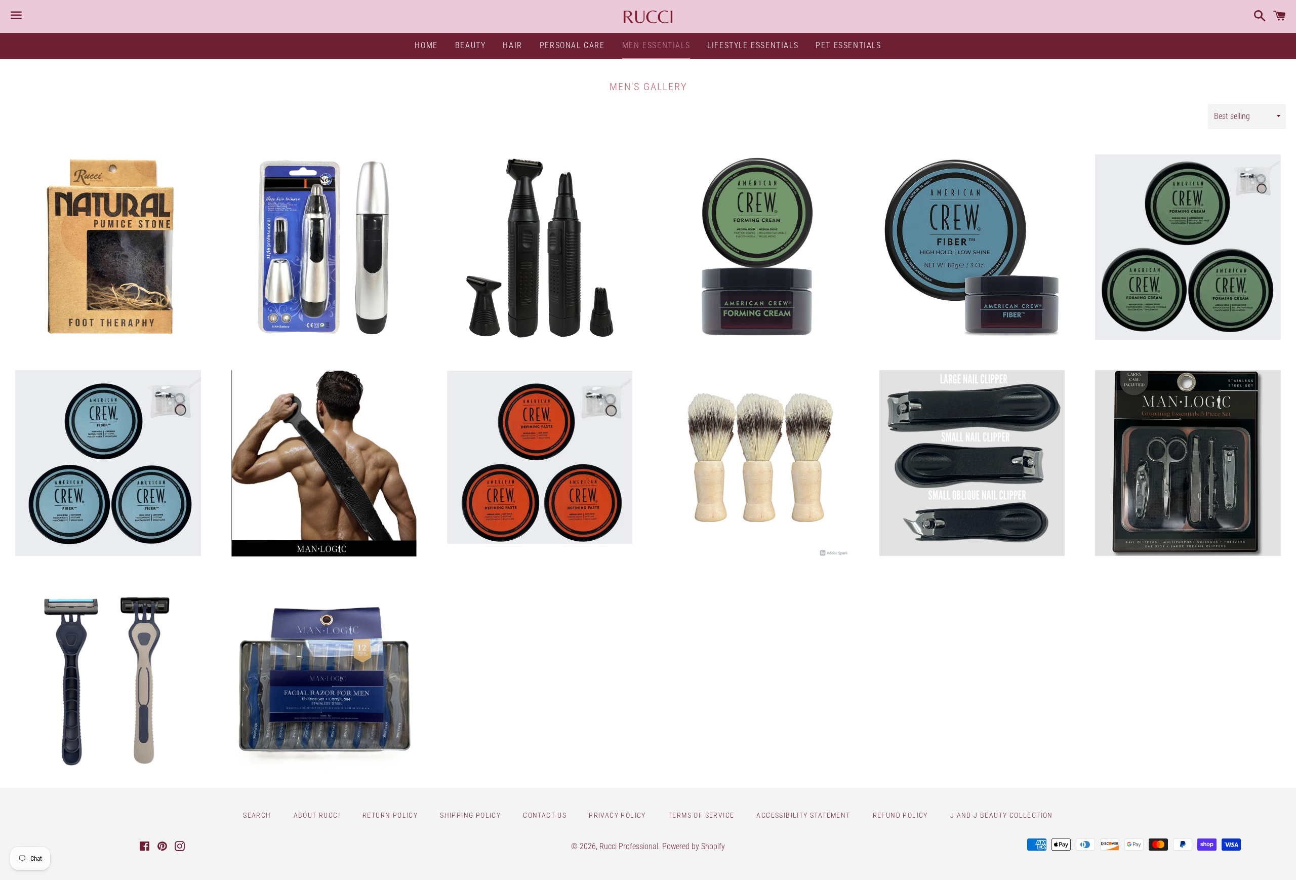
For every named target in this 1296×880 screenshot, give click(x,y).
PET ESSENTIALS (848, 45)
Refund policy (900, 815)
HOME (426, 45)
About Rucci (317, 815)
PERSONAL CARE (572, 45)
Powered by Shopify (693, 846)
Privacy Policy (617, 815)
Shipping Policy (470, 815)
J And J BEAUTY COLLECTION (1001, 815)
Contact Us (544, 815)
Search (257, 815)
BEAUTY (470, 45)
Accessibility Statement (803, 815)
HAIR (512, 45)
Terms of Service (701, 815)
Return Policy (390, 815)
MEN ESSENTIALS (656, 45)
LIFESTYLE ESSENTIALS (752, 45)
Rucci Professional (628, 846)
